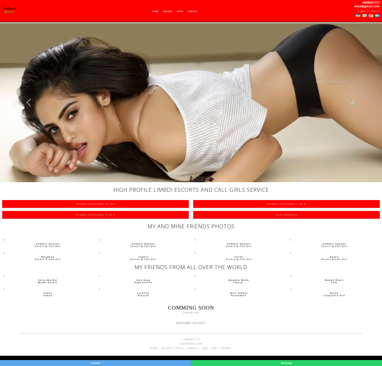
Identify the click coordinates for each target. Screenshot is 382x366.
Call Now (95, 363)
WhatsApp (286, 363)
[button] (28, 102)
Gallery (167, 11)
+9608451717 (371, 2)
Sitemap (226, 348)
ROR (215, 348)
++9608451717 (191, 339)
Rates (180, 11)
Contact (193, 11)
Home (155, 11)
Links (204, 348)
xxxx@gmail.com (367, 6)
